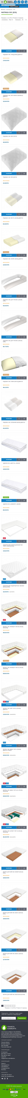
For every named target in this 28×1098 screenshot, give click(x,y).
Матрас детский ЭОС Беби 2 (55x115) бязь (13, 954)
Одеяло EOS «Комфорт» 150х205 (11, 504)
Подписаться (22, 1018)
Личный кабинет (5, 1042)
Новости (3, 1063)
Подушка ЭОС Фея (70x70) (10, 136)
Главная (3, 9)
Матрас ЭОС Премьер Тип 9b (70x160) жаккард (13, 627)
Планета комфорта (10, 2)
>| (14, 1005)
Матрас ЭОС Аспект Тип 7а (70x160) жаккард (12, 831)
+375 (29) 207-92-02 (6, 1074)
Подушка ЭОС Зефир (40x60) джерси (13, 258)
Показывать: (18, 19)
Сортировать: (5, 19)
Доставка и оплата (6, 1053)
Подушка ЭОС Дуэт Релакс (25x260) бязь (12, 300)
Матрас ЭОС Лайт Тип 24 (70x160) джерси (12, 709)
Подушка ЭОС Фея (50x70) (10, 177)
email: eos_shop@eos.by (7, 1076)
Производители (9, 9)
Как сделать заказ (5, 1055)
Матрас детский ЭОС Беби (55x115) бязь (14, 994)
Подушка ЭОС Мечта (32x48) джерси (13, 218)
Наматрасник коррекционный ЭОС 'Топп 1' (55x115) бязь (13, 545)
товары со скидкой (14, 6)
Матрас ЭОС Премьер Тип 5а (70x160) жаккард (13, 668)
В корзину (9, 51)
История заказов (5, 1043)
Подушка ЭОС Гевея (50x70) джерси (13, 381)
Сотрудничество (5, 1068)
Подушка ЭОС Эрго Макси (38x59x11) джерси (13, 96)
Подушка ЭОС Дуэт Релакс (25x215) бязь (12, 341)
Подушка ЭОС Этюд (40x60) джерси (12, 54)
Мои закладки (4, 1045)
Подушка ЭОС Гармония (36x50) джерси (14, 422)
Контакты (3, 1069)
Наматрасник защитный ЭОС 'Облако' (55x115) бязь (13, 586)
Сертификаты (4, 1066)
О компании (4, 1052)
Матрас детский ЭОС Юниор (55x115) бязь (13, 872)
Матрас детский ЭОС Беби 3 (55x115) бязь (13, 913)
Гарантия (3, 1056)
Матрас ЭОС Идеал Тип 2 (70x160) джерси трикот (12, 750)
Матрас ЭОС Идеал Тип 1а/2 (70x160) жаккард (12, 791)
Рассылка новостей (6, 1047)
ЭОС (14, 9)
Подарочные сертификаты (8, 1058)
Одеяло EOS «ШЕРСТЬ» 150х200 (11, 463)
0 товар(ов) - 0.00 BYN (26, 2)
